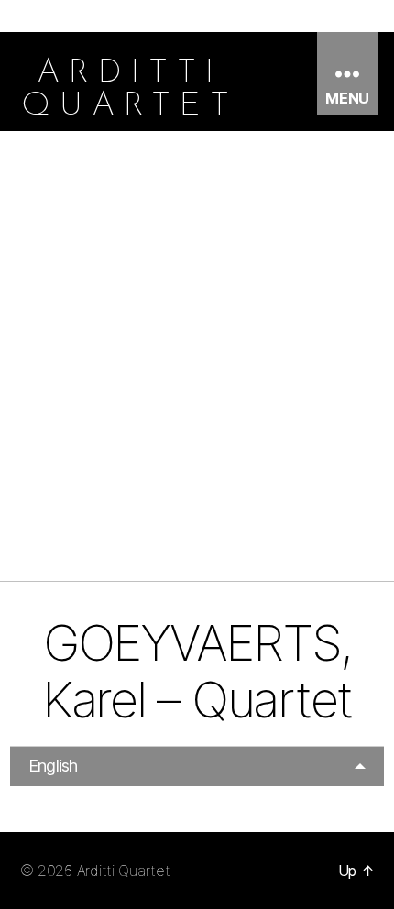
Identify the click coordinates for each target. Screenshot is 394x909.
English (53, 765)
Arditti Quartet (123, 870)
